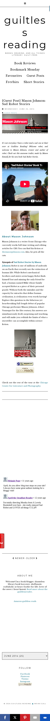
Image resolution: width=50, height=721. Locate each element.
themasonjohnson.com (13, 252)
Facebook (25, 674)
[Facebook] (5, 717)
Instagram (25, 681)
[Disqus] (25, 439)
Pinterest (25, 676)
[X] (15, 717)
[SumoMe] (45, 717)
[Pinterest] (25, 717)
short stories (34, 82)
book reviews (25, 63)
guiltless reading (25, 32)
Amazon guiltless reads (25, 601)
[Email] (35, 717)
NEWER (19, 558)
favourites (14, 75)
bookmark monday (25, 69)
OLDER (31, 558)
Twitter (25, 679)
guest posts (35, 75)
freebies (12, 82)
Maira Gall (40, 703)
